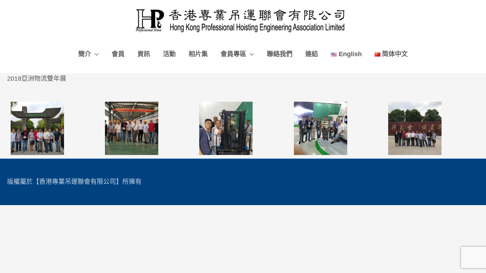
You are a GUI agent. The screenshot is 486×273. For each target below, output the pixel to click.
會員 (118, 54)
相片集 (198, 54)
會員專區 (233, 54)
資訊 (143, 54)
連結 (311, 54)
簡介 (84, 54)
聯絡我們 (279, 54)
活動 (169, 54)
